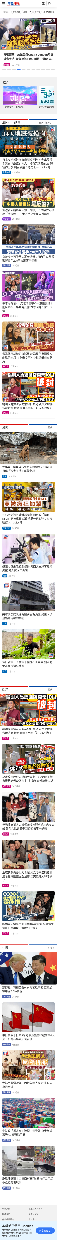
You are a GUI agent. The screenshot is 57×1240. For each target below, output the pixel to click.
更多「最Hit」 (45, 122)
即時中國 (6, 1044)
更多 (50, 427)
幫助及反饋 (33, 1214)
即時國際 (6, 265)
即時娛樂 (6, 786)
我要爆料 (32, 1219)
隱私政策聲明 (8, 1219)
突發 (5, 624)
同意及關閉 (44, 1230)
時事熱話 (6, 172)
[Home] (14, 3)
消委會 (37, 12)
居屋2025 (27, 12)
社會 (5, 671)
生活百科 (7, 65)
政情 (5, 476)
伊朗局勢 (16, 12)
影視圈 (5, 316)
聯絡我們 (6, 1208)
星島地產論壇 (48, 12)
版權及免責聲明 (35, 1208)
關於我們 (6, 1214)
